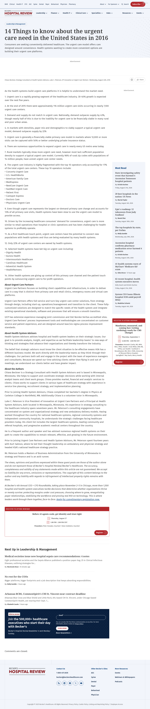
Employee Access (117, 704)
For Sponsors (112, 4)
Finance (54, 13)
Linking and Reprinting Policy (99, 704)
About (102, 4)
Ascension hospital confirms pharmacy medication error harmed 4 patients (128, 246)
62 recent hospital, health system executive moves (127, 280)
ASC (30, 4)
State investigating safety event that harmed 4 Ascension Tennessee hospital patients (127, 177)
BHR (6, 4)
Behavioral (55, 4)
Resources (126, 13)
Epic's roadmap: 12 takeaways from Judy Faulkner (125, 212)
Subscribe (136, 4)
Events (139, 13)
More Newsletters (63, 633)
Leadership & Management (15, 24)
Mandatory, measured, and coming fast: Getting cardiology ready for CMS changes (128, 329)
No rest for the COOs (16, 576)
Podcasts (118, 682)
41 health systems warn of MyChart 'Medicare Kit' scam (128, 266)
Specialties (96, 13)
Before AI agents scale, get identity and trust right (57, 514)
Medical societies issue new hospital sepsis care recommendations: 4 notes (47, 556)
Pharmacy (72, 4)
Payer (47, 4)
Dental (41, 4)
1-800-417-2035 (62, 673)
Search (126, 4)
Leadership (40, 13)
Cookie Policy (83, 704)
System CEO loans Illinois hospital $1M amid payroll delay (128, 297)
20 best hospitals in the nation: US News (126, 195)
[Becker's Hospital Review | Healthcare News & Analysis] (18, 13)
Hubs (108, 13)
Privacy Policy (79, 624)
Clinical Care (81, 13)
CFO (25, 4)
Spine (35, 4)
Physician (63, 4)
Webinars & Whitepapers (125, 677)
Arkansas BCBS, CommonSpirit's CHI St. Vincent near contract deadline (45, 593)
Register (99, 533)
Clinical (12, 4)
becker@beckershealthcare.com (69, 677)
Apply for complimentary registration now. (78, 499)
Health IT (19, 4)
